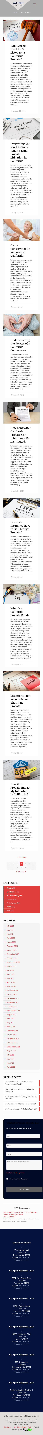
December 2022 (13, 998)
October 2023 (12, 958)
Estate (9, 888)
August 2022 (11, 1014)
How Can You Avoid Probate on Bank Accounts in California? (19, 1083)
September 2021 (13, 1047)
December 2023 (13, 954)
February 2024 (12, 946)
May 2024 (10, 934)
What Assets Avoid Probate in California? (20, 1104)
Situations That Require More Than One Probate (20, 701)
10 (25, 867)
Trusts (9, 907)
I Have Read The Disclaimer (18, 1179)
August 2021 (11, 1051)
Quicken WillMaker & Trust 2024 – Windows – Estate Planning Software (21, 1213)
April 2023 (11, 982)
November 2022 (13, 1002)
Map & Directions (21, 1260)
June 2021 (10, 1059)
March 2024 (11, 942)
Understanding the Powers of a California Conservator (20, 345)
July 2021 (10, 1055)
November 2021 (13, 1039)
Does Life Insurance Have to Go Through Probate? (20, 527)
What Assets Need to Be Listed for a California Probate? (18, 52)
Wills (9, 910)
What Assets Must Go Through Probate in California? (20, 1097)
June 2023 (10, 974)
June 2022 (10, 1018)
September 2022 (13, 1010)
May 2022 (10, 1022)
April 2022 (11, 1027)
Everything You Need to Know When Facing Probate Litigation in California (20, 152)
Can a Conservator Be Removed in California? (20, 250)
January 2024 (11, 950)
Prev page (23, 857)
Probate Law (12, 903)
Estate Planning (13, 895)
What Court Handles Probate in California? (21, 1109)
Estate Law (11, 892)
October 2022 (12, 1006)
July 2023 (10, 970)
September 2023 (13, 962)
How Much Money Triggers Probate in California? (19, 1090)
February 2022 (12, 1031)
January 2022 (11, 1035)
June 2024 (10, 930)
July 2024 (10, 926)
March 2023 (11, 986)
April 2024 (11, 938)
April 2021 (11, 1067)
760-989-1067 (24, 12)
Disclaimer (10, 1173)
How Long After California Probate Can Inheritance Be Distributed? (20, 434)
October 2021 (12, 1043)
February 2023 (12, 990)
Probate (10, 899)
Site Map (17, 1427)
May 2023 (10, 978)
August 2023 (11, 966)
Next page (20, 872)
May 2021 (10, 1063)
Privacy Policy (19, 1173)
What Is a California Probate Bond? (19, 611)
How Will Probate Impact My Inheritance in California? (20, 789)
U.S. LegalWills (8, 1217)
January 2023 (11, 994)
